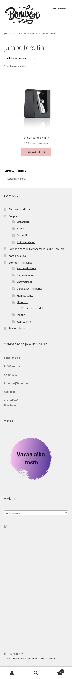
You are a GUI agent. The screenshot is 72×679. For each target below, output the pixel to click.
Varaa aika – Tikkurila (29, 288)
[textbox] (36, 513)
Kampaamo (24, 321)
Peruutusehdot (35, 308)
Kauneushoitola (26, 268)
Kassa (20, 228)
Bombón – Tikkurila (20, 262)
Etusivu (12, 33)
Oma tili (22, 235)
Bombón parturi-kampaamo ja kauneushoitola (36, 249)
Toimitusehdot (26, 242)
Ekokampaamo (26, 275)
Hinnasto (22, 302)
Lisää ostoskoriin (36, 152)
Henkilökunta (25, 295)
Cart (55, 669)
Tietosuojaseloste (19, 209)
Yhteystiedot (24, 281)
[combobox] (36, 512)
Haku (36, 673)
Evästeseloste (17, 328)
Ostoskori (23, 222)
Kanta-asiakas (17, 255)
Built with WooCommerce (43, 658)
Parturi (21, 315)
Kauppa (13, 216)
